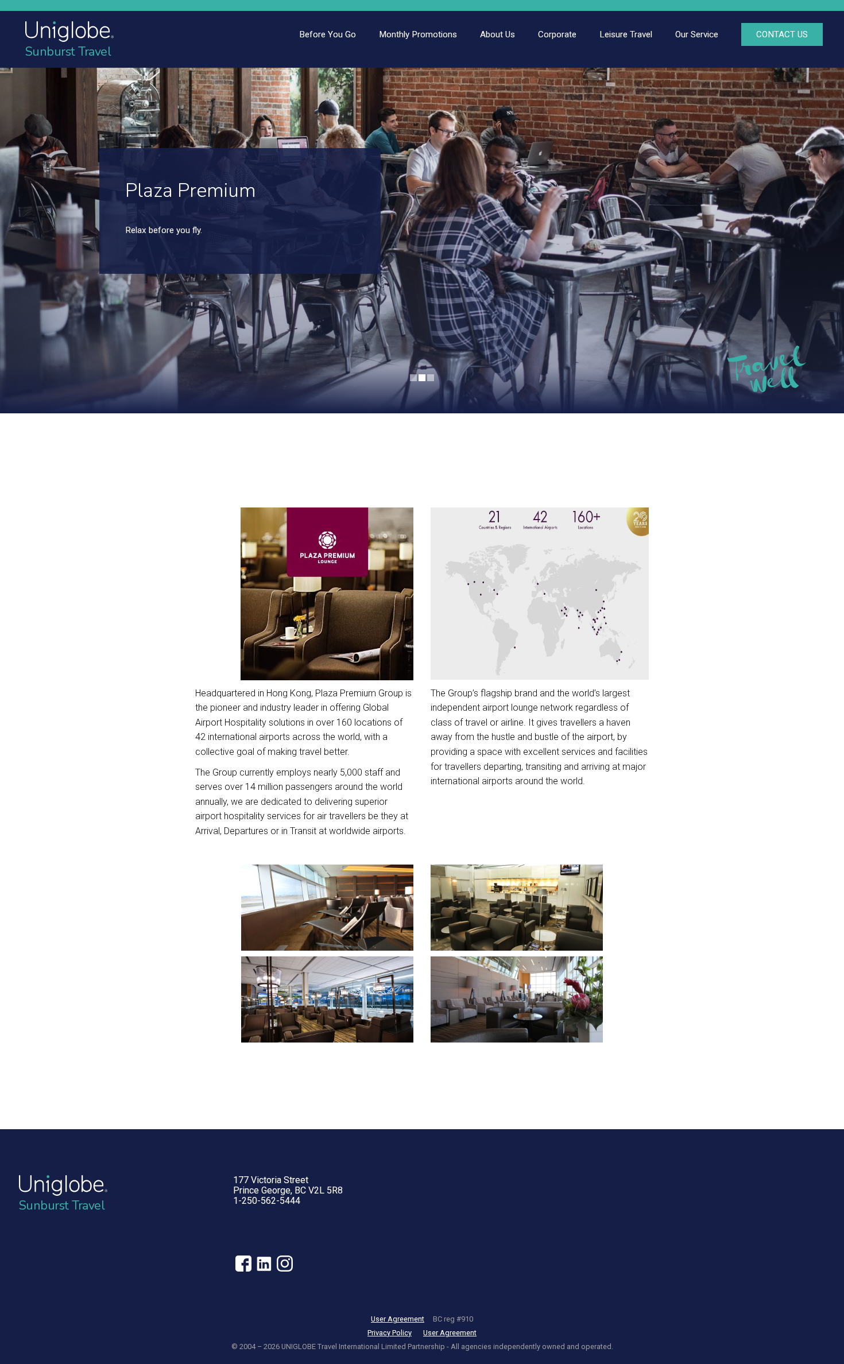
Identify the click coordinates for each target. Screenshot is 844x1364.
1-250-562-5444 (266, 1200)
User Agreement (397, 1319)
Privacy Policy (389, 1332)
